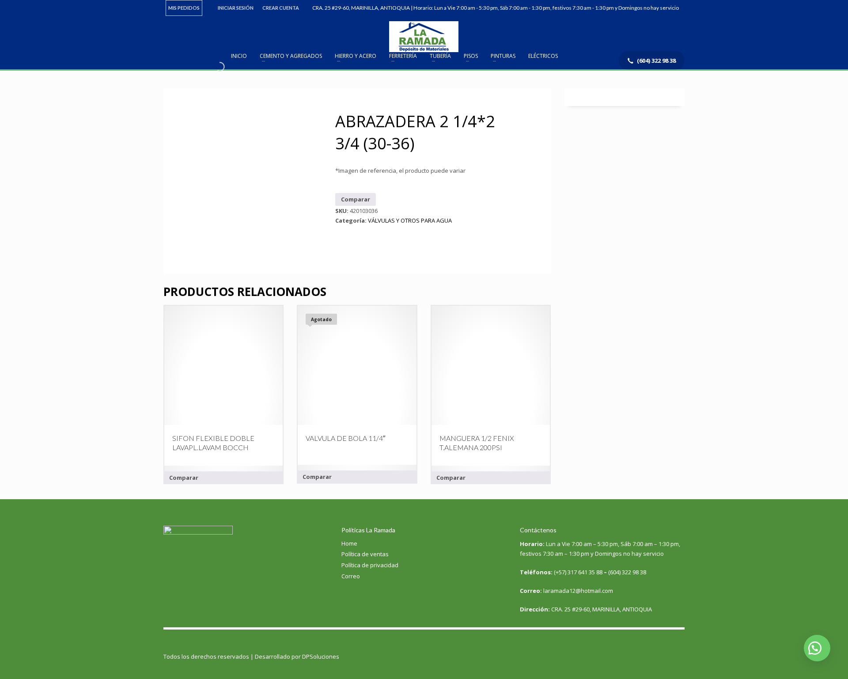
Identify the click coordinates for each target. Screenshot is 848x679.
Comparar (355, 199)
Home (349, 543)
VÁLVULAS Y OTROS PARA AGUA (410, 220)
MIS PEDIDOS (184, 8)
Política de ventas (365, 554)
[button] (817, 648)
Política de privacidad (369, 565)
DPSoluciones (320, 656)
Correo (350, 576)
